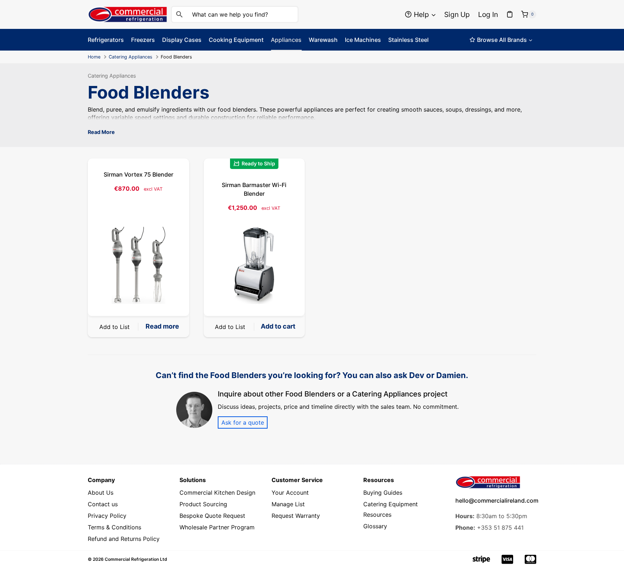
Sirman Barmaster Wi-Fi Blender (254, 189)
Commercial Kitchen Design (217, 492)
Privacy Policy (107, 515)
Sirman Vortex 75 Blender (138, 174)
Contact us (103, 504)
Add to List (114, 326)
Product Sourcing (203, 504)
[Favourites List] (509, 14)
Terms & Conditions (114, 527)
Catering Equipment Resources (390, 509)
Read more (162, 326)
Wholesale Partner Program (217, 527)
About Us (100, 492)
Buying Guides (382, 492)
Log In (488, 14)
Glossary (375, 526)
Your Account (290, 492)
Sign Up (457, 14)
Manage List (288, 504)
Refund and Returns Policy (124, 538)
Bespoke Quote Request (212, 515)
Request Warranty (296, 515)
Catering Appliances (130, 57)
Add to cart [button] (278, 326)
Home (94, 57)
